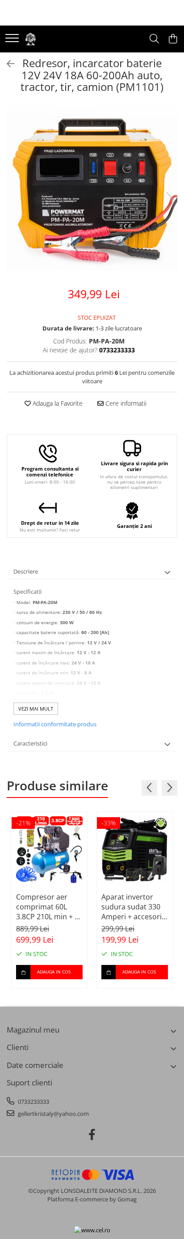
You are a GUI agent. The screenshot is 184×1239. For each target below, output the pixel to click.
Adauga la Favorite (57, 403)
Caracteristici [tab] (30, 743)
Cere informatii (125, 403)
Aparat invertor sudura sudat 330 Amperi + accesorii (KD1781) (132, 907)
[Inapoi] (6, 64)
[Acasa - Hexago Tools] (30, 39)
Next (170, 201)
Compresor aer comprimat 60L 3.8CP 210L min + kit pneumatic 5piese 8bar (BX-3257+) (49, 907)
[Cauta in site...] (154, 39)
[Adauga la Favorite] (75, 823)
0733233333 (33, 1102)
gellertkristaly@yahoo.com (53, 1114)
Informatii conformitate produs (54, 724)
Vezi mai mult (35, 708)
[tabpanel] (92, 191)
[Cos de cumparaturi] (172, 39)
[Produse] (12, 39)
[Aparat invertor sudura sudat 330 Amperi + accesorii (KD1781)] (134, 849)
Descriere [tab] (25, 571)
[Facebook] (92, 1135)
